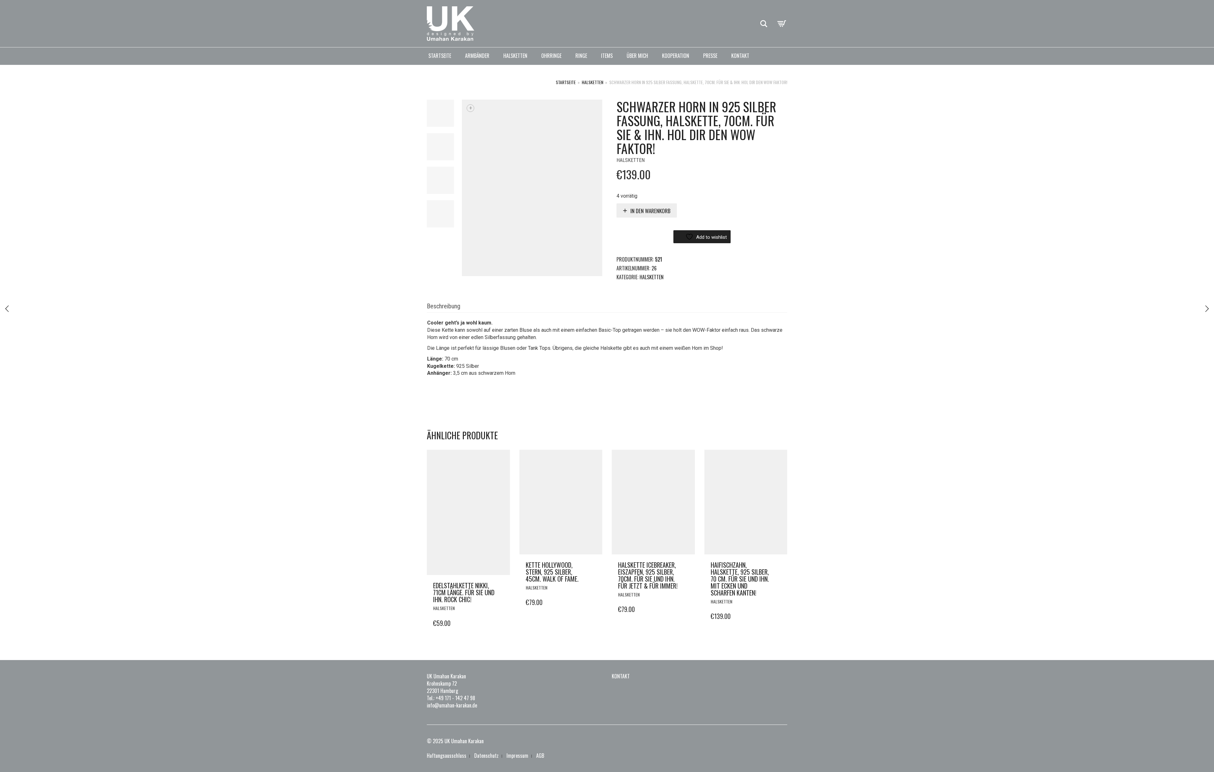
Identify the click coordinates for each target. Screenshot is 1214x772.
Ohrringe (551, 55)
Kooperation (675, 55)
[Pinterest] (783, 741)
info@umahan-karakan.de (452, 705)
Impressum (517, 755)
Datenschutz (486, 755)
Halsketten (515, 55)
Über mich (637, 55)
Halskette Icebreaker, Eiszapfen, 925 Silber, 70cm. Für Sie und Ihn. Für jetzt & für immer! (648, 575)
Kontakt (740, 55)
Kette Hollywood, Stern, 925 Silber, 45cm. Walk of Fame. (552, 572)
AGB (540, 755)
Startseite (439, 55)
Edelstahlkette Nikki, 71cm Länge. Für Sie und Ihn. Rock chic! (463, 592)
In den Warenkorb (650, 211)
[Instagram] (774, 741)
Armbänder (477, 55)
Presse (710, 55)
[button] (503, 586)
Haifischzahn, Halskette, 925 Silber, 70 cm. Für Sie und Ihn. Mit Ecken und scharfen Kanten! (740, 578)
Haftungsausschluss (446, 755)
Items (607, 55)
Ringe (581, 55)
